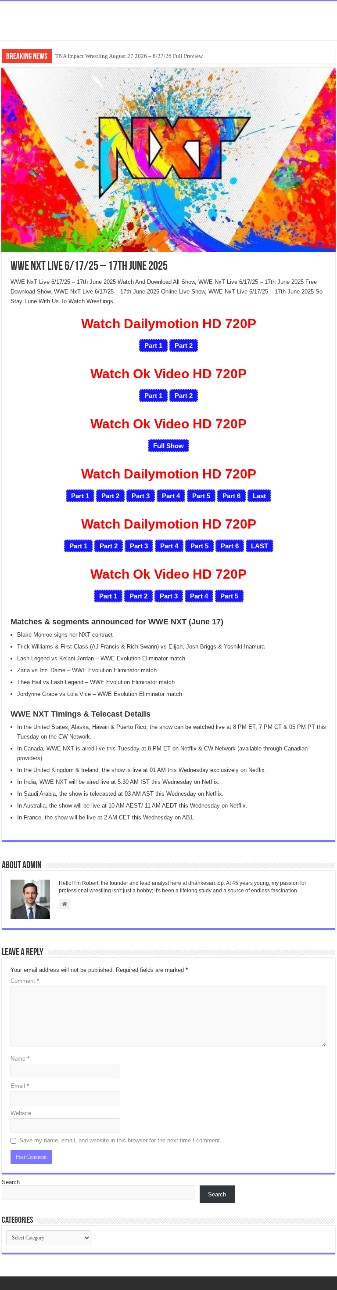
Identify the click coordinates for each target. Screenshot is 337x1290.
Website (21, 1113)
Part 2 (110, 496)
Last (259, 496)
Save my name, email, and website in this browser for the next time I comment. (120, 1140)
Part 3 (141, 496)
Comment (25, 981)
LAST (259, 546)
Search (11, 1182)
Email (20, 1086)
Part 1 (80, 496)
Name (20, 1058)
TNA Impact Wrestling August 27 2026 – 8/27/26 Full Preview (129, 56)
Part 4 (171, 496)
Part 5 (201, 496)
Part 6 (231, 496)
